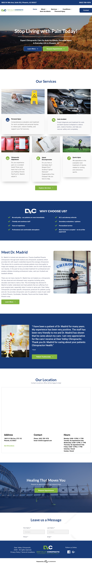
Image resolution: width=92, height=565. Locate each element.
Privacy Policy (15, 552)
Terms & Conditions (28, 552)
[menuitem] (35, 9)
